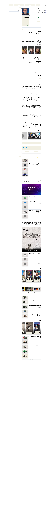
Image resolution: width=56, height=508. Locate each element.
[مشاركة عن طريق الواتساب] (25, 147)
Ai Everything (37, 4)
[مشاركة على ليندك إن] (23, 147)
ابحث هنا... (16, 10)
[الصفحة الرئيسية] (44, 1)
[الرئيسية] (40, 29)
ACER (21, 4)
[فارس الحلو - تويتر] (37, 21)
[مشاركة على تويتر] (26, 147)
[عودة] (20, 7)
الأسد (39, 19)
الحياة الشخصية (26, 21)
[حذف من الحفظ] (22, 29)
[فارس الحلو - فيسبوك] (39, 21)
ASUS (26, 4)
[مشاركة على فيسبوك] (27, 147)
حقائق (27, 22)
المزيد (32, 359)
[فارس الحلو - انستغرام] (38, 21)
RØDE (16, 4)
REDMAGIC (10, 4)
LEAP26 (32, 4)
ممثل (39, 11)
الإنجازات (27, 25)
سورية (39, 15)
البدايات (27, 20)
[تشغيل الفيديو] (34, 136)
